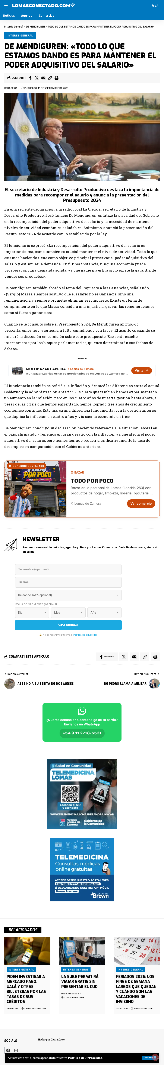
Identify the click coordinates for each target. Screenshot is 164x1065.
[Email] (43, 77)
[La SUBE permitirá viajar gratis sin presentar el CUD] (82, 951)
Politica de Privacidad (85, 1058)
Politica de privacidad (85, 634)
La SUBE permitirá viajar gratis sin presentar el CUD (79, 981)
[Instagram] (16, 1050)
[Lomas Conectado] (44, 5)
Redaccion (11, 88)
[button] (50, 77)
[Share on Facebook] (30, 77)
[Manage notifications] (155, 1057)
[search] (146, 5)
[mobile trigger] (8, 5)
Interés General (20, 35)
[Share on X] (37, 77)
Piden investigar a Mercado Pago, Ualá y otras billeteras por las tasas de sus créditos (26, 989)
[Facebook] (8, 1050)
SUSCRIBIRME (68, 625)
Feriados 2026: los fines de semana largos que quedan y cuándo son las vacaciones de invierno (136, 989)
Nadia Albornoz (70, 993)
